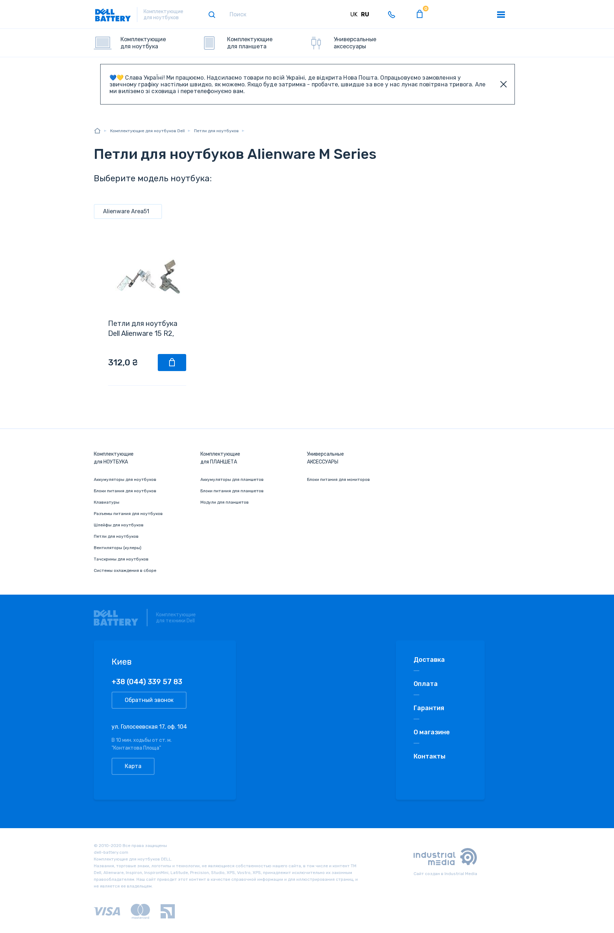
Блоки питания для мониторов (338, 479)
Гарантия (429, 708)
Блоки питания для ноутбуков (125, 490)
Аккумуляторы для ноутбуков (125, 479)
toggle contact (391, 14)
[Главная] (97, 130)
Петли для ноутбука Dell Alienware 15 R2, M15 (142, 333)
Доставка (429, 660)
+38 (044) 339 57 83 (147, 681)
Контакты (430, 756)
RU (365, 14)
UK (353, 14)
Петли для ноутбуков (116, 536)
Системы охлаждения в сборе (125, 570)
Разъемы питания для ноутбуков (128, 513)
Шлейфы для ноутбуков (119, 524)
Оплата (426, 684)
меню (501, 14)
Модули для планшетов (224, 502)
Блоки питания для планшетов (232, 490)
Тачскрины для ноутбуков (121, 559)
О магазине (432, 732)
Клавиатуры (106, 502)
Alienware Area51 (126, 211)
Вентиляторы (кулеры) (117, 547)
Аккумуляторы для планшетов (232, 479)
